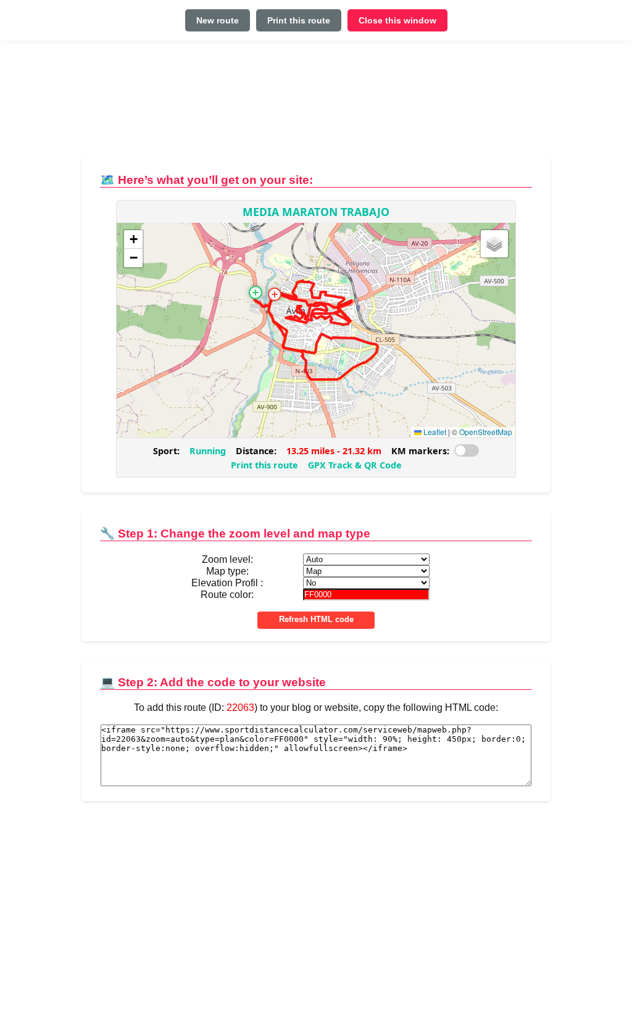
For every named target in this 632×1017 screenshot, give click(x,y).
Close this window (397, 20)
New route (217, 20)
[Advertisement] (316, 104)
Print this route (298, 20)
